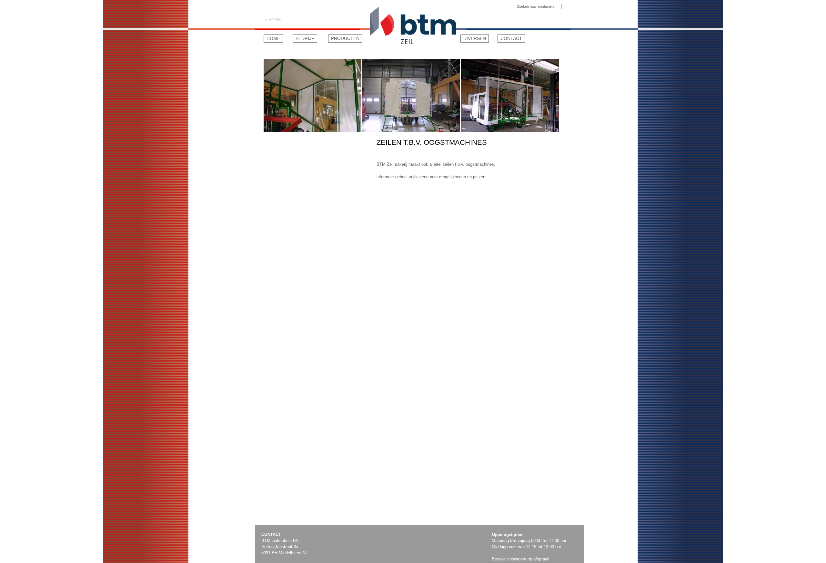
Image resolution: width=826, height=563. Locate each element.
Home (273, 38)
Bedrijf (305, 38)
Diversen (474, 38)
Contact (511, 38)
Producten (345, 38)
